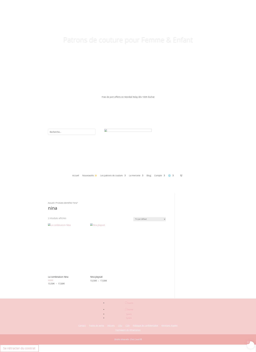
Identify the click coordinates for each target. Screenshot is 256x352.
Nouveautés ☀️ (89, 175)
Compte (158, 175)
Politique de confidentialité (145, 326)
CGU (120, 326)
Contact (82, 326)
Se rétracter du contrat (19, 348)
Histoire (111, 326)
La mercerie (134, 175)
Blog (149, 175)
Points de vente (96, 326)
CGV (127, 326)
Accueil (75, 175)
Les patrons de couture (111, 175)
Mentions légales (169, 326)
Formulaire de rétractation (128, 330)
